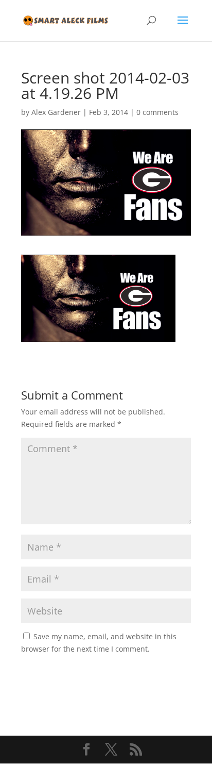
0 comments (157, 112)
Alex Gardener (56, 112)
